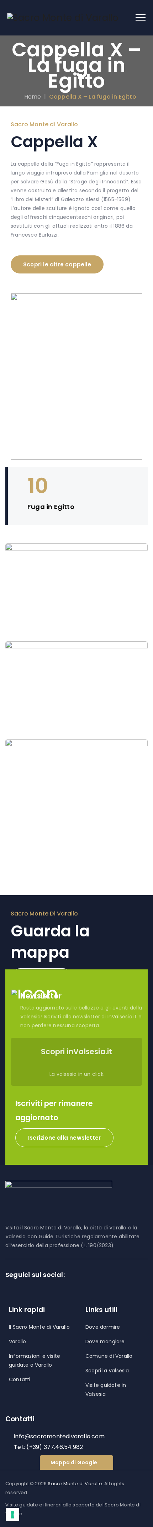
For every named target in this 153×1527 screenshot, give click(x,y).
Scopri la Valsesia (107, 1370)
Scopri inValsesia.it (76, 1051)
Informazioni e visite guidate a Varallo (34, 1360)
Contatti (20, 1379)
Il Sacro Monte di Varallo (39, 1326)
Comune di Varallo (108, 1356)
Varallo (17, 1341)
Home (31, 97)
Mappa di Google (74, 1462)
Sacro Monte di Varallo (75, 1483)
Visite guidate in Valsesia (105, 1390)
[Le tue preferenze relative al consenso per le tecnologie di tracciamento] (12, 1514)
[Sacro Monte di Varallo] (62, 17)
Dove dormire (102, 1326)
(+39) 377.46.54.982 (54, 1447)
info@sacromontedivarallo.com (59, 1436)
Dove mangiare (105, 1341)
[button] (64, 1137)
